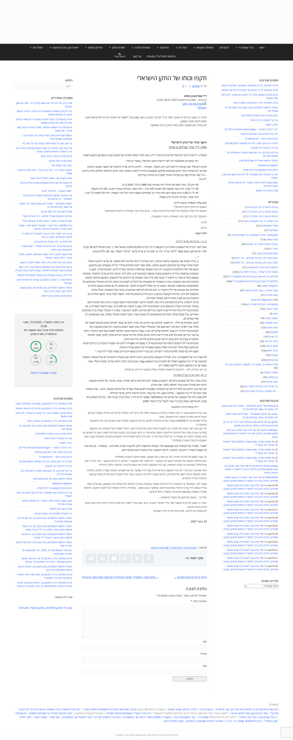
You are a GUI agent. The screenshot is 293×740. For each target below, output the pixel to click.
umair (274, 414)
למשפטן (274, 332)
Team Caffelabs (269, 430)
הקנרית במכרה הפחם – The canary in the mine (47, 221)
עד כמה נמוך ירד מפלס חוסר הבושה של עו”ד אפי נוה (47, 143)
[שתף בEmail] (114, 558)
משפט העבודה (271, 372)
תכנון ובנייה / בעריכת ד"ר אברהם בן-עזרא (173, 547)
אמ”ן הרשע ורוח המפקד (266, 190)
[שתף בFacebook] (149, 558)
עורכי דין (274, 248)
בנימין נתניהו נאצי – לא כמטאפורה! (261, 138)
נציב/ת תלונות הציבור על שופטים (262, 244)
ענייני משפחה (271, 322)
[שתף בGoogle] (126, 558)
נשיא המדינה (272, 295)
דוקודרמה (224, 47)
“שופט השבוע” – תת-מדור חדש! (57, 191)
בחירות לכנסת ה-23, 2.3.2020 (263, 216)
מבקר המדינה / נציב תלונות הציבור (261, 290)
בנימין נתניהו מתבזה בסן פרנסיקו (57, 295)
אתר (204, 666)
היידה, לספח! (271, 124)
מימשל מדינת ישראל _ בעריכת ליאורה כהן (258, 272)
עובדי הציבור (272, 309)
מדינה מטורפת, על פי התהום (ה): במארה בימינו (255, 102)
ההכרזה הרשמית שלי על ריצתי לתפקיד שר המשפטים (92, 717)
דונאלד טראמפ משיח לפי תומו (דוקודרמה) (258, 160)
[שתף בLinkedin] (103, 558)
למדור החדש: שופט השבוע (182, 709)
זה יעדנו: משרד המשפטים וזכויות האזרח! (128, 713)
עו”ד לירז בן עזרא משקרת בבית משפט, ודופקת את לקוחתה (44, 275)
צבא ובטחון (273, 360)
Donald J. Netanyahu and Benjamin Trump (46, 608)
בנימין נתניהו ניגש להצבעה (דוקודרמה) (259, 115)
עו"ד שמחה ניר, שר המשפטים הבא (261, 221)
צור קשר (137, 56)
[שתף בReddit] (91, 558)
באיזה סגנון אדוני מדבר (267, 253)
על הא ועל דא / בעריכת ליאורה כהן (261, 386)
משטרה (274, 355)
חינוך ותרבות (272, 381)
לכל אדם (274, 336)
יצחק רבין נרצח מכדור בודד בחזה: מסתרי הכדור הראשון (46, 262)
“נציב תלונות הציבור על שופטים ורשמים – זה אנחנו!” (44, 713)
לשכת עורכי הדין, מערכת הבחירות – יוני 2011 (256, 258)
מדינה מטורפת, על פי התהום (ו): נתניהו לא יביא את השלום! (250, 90)
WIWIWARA (271, 477)
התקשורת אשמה (270, 285)
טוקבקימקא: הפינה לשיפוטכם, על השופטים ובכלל (254, 235)
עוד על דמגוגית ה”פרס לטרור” (263, 120)
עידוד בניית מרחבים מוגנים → (190, 577)
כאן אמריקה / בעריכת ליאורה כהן (262, 304)
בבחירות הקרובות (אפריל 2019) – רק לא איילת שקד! (47, 216)
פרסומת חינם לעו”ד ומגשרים (161, 56)
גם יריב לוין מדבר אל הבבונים (264, 147)
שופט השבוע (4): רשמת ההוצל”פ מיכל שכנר (51, 178)
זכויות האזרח (272, 327)
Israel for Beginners (262, 299)
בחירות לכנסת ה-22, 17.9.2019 (262, 211)
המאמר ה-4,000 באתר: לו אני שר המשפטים (147, 717)
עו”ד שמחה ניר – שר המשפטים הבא (194, 717)
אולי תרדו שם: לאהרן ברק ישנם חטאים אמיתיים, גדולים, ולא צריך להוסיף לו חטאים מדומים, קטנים (250, 434)
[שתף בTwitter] (137, 558)
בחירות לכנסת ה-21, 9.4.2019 (263, 207)
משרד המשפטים (270, 225)
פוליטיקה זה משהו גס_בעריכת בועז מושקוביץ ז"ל (255, 281)
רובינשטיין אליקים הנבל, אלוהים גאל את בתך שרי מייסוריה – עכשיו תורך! (238, 709)
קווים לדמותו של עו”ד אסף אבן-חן (56, 211)
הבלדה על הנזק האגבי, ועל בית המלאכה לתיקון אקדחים (251, 143)
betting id (272, 405)
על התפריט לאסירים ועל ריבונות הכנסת (53, 513)
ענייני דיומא (272, 350)
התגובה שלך (199, 601)
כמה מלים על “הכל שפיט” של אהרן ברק (53, 241)
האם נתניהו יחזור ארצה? (60, 161)
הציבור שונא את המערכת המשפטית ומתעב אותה (110, 709)
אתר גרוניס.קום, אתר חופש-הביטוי (249, 713)
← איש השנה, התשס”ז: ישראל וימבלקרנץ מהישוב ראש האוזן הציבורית (120, 577)
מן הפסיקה (273, 377)
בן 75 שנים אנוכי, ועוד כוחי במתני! (257, 717)
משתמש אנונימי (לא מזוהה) (265, 466)
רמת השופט (272, 239)
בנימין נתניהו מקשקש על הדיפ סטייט (260, 170)
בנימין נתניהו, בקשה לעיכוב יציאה (56, 156)
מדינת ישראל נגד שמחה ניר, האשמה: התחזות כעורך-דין (251, 364)
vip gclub (273, 422)
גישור (275, 313)
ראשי (261, 47)
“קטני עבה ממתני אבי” (61, 165)
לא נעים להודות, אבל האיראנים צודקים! (259, 134)
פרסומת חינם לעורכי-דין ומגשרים (262, 267)
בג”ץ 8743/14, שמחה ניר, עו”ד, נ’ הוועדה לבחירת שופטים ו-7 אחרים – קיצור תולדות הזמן (212, 721)
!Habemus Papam (268, 165)
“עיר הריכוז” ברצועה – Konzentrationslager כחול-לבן (251, 129)
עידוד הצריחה (271, 341)
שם (205, 641)
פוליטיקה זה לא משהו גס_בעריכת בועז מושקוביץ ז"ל (253, 276)
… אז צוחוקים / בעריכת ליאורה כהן (262, 391)
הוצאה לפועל (271, 318)
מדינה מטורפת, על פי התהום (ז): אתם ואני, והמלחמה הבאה (249, 85)
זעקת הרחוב (272, 346)
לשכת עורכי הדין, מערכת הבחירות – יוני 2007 (256, 262)
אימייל (203, 654)
